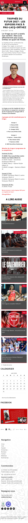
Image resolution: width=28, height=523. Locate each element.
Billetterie (17, 1)
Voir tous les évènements (9, 397)
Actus (2, 444)
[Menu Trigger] (25, 3)
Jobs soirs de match (6, 495)
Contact (3, 454)
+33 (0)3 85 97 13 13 (10, 474)
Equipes (3, 448)
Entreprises (4, 450)
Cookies (16, 518)
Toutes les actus (7, 365)
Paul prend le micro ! (8, 223)
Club (2, 446)
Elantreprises (5, 457)
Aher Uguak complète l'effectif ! (11, 304)
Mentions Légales (22, 517)
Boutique (3, 452)
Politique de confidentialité (7, 518)
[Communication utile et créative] (21, 518)
